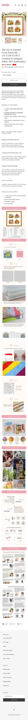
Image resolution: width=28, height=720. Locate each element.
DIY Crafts (5, 642)
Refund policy (6, 669)
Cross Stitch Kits (7, 638)
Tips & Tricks (6, 658)
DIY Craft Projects (7, 650)
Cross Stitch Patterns (8, 654)
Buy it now (14, 84)
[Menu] (25, 5)
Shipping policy (7, 681)
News (4, 646)
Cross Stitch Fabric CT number (9, 72)
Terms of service (7, 677)
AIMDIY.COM (17, 715)
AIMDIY (12, 715)
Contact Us (6, 685)
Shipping (10, 67)
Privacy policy (6, 673)
